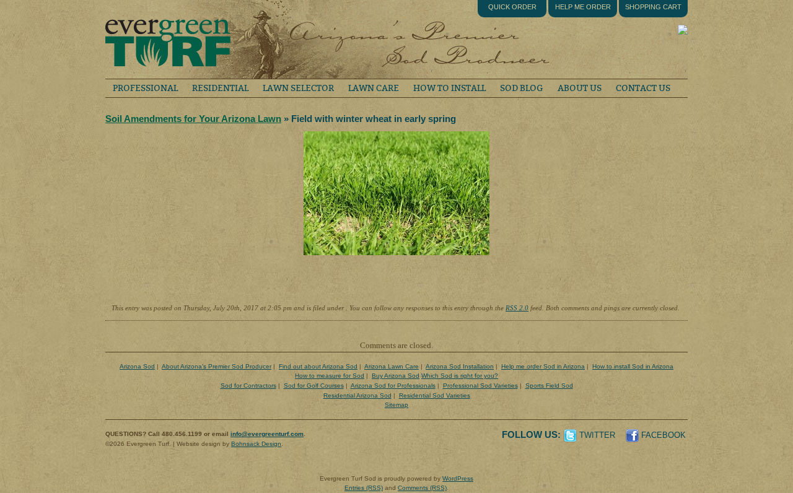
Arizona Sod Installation (460, 366)
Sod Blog (521, 88)
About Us (580, 88)
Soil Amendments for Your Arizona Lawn (193, 118)
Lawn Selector (298, 88)
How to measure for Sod (329, 375)
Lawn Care (373, 88)
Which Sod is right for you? (459, 375)
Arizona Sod (137, 366)
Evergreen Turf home (167, 39)
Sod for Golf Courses (314, 385)
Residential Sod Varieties (434, 395)
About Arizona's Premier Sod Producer (216, 366)
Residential (220, 88)
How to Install (449, 88)
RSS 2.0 (517, 308)
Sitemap (396, 404)
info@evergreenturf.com (267, 433)
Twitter (597, 435)
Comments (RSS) (422, 487)
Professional (145, 88)
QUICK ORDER (512, 7)
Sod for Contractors (248, 385)
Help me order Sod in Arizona (543, 366)
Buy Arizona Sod (395, 375)
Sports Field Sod (549, 385)
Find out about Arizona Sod (318, 366)
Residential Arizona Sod (357, 395)
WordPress (457, 478)
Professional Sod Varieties (480, 385)
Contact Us (643, 88)
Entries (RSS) (363, 487)
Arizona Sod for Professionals (393, 385)
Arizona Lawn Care (391, 366)
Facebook (663, 435)
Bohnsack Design (256, 443)
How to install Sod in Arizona (632, 366)
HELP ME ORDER (583, 7)
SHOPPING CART (653, 7)
